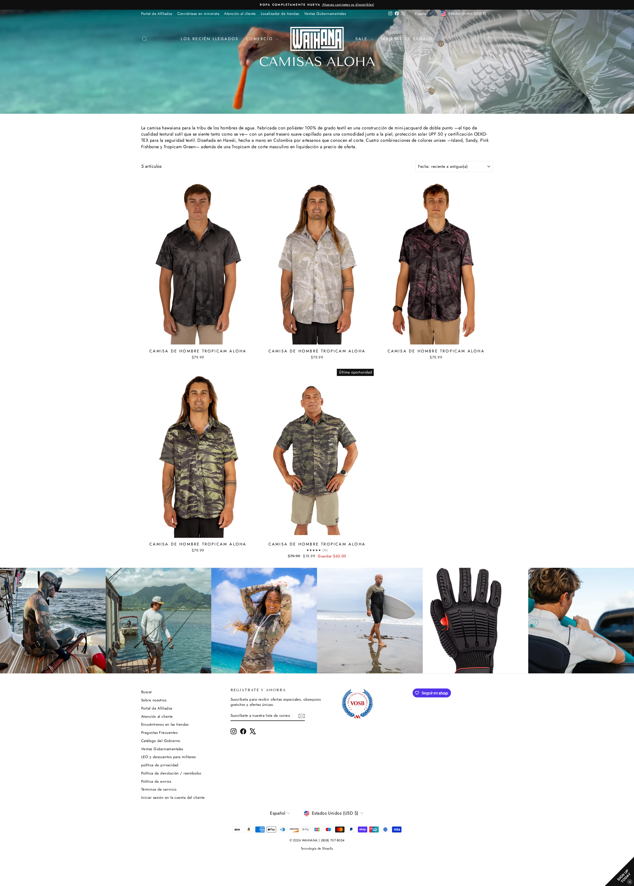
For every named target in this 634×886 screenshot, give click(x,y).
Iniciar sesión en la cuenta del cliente (173, 797)
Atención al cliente (240, 13)
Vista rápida (198, 340)
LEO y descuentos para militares (168, 757)
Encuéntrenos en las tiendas (164, 724)
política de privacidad (160, 765)
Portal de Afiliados (156, 13)
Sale (362, 39)
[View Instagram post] (53, 621)
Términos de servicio (158, 789)
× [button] (630, 881)
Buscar (146, 692)
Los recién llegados (209, 39)
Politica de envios (156, 781)
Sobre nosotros (153, 700)
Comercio (260, 39)
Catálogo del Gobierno (160, 740)
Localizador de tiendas (280, 13)
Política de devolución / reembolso (171, 773)
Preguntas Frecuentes (159, 732)
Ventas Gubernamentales (325, 13)
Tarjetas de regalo (407, 39)
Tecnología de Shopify (317, 848)
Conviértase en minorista (198, 13)
